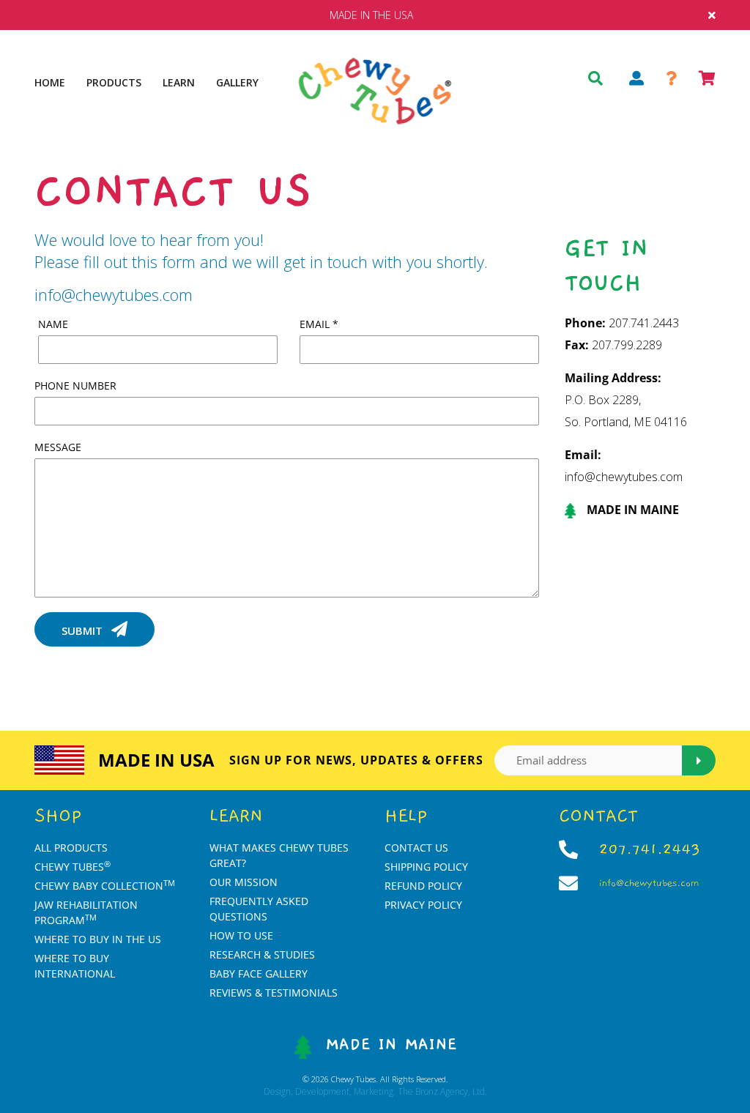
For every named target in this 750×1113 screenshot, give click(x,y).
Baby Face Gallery (258, 973)
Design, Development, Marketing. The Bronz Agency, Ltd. (375, 1091)
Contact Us (416, 848)
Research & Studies (262, 954)
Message (57, 447)
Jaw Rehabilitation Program (86, 912)
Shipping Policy (426, 867)
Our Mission (243, 882)
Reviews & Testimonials (273, 993)
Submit (83, 630)
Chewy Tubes (72, 867)
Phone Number (75, 385)
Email (319, 324)
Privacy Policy (423, 905)
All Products (71, 848)
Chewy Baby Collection (104, 886)
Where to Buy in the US (97, 939)
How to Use (241, 935)
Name (53, 324)
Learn (179, 82)
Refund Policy (423, 886)
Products (113, 82)
